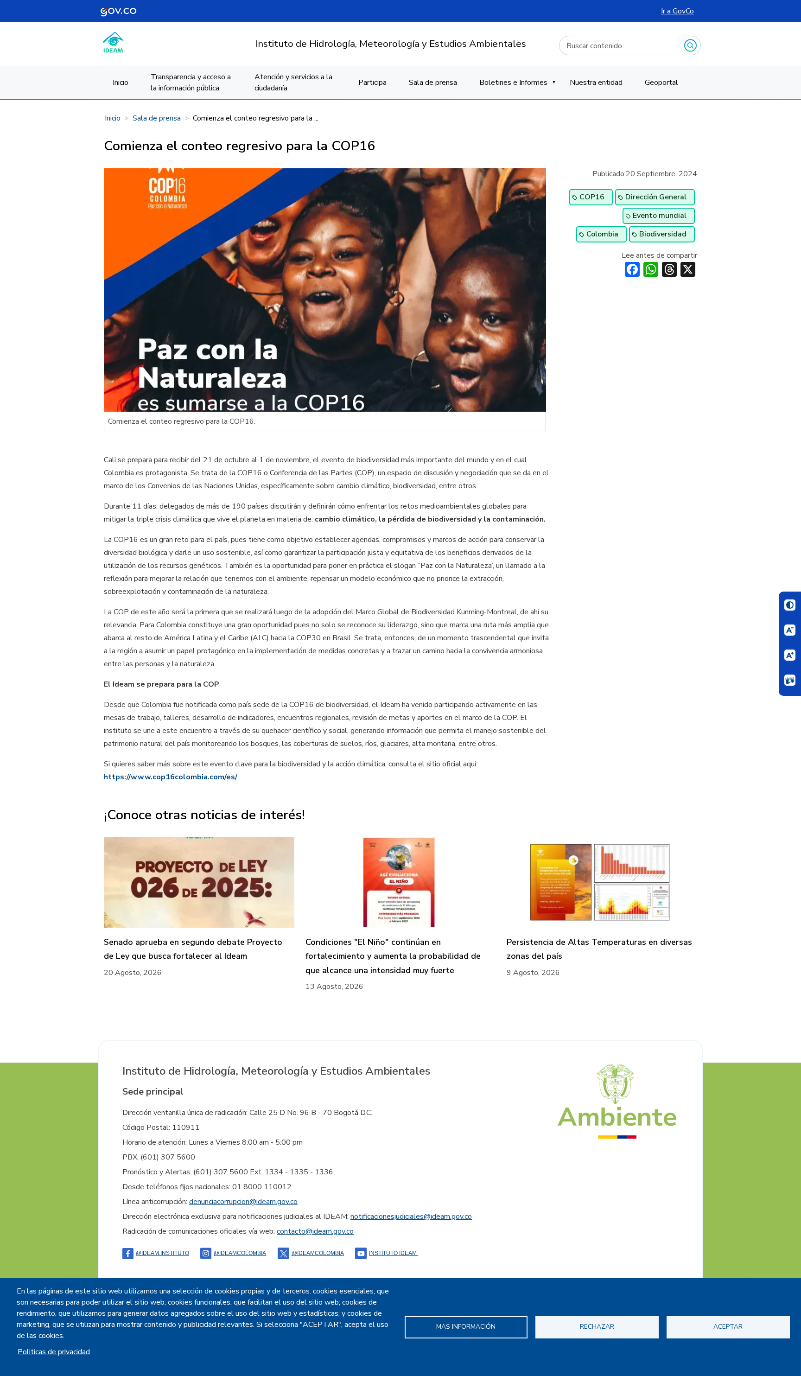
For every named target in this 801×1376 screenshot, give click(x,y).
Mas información (466, 1326)
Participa (372, 82)
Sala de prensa (433, 82)
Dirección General (656, 197)
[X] (688, 269)
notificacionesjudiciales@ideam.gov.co (411, 1216)
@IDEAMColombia (240, 1253)
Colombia (602, 234)
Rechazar (597, 1326)
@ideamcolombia (318, 1253)
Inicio (120, 82)
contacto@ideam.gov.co (315, 1231)
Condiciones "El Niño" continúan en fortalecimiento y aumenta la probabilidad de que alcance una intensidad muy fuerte (393, 956)
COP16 (591, 197)
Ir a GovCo (677, 11)
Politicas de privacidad (54, 1352)
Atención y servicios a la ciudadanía (293, 82)
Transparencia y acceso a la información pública (191, 82)
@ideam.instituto (162, 1253)
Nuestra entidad (596, 82)
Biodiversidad (663, 234)
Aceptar (728, 1326)
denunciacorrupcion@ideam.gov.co (243, 1202)
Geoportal (661, 82)
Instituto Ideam (393, 1253)
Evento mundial (660, 215)
